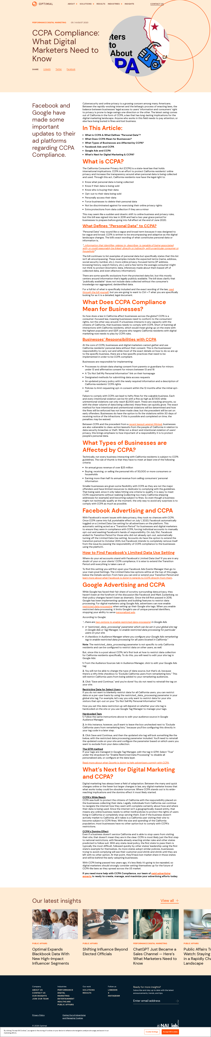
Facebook (71, 69)
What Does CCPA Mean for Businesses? (108, 138)
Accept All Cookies (170, 1032)
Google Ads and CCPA (98, 150)
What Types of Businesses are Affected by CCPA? (114, 142)
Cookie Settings (152, 1032)
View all (167, 900)
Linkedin (47, 69)
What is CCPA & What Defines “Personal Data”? (113, 135)
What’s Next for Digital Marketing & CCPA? (109, 154)
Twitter (59, 69)
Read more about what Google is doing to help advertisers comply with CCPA (126, 762)
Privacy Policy (38, 1015)
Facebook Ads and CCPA (99, 146)
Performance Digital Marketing (49, 22)
